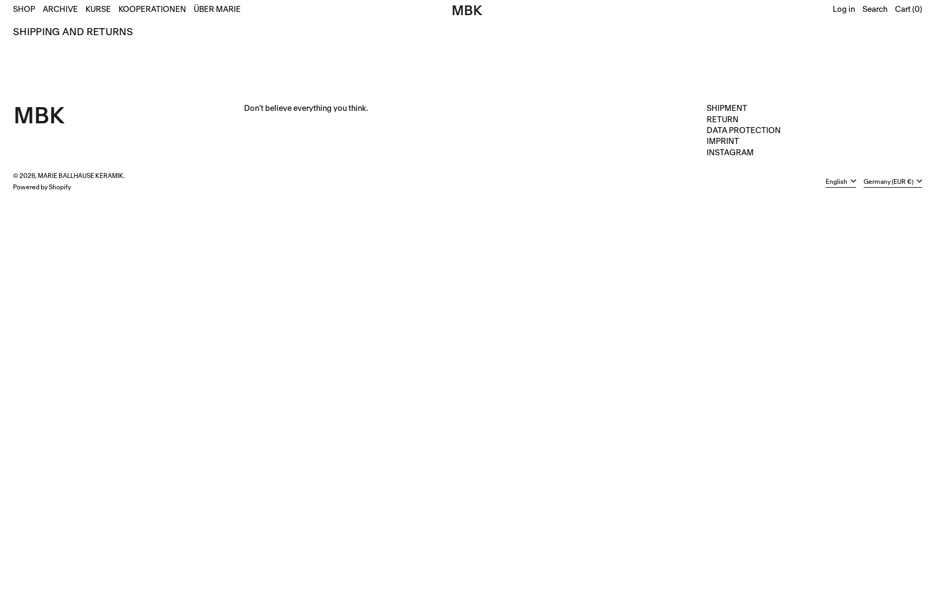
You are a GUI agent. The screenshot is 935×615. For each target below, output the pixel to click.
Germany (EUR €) (889, 181)
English (837, 181)
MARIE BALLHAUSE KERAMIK (80, 176)
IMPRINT (723, 141)
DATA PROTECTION (744, 131)
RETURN (723, 120)
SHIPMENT (727, 108)
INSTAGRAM (730, 153)
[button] (874, 10)
